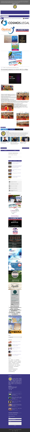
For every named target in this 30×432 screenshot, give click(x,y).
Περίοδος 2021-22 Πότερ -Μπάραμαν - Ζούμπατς (23, 142)
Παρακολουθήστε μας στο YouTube (14, 190)
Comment (19, 129)
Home (1, 67)
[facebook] (9, 389)
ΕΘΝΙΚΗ (10, 362)
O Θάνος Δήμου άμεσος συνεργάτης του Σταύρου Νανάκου (5, 142)
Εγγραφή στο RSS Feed (14, 181)
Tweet (5, 129)
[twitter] (11, 389)
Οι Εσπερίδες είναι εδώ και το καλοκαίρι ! (16, 341)
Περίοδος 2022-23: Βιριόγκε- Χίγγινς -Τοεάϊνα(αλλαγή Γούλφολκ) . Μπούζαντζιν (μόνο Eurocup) (14, 143)
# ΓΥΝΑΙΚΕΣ (4, 127)
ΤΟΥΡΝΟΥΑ (10, 370)
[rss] (17, 430)
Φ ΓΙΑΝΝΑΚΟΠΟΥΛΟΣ (12, 371)
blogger (15, 150)
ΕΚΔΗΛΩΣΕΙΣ (13, 362)
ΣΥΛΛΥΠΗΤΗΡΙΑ (11, 367)
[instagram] (12, 430)
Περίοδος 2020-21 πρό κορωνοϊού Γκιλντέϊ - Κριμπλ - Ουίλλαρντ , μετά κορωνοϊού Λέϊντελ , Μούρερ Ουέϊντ (17, 405)
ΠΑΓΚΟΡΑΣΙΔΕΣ (11, 366)
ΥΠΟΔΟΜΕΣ (14, 370)
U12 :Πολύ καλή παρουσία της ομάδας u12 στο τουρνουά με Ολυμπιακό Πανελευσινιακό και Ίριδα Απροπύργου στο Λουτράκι (17, 166)
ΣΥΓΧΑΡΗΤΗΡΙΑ (16, 366)
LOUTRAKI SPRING (19, 18)
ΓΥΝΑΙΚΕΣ (4, 67)
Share (12, 129)
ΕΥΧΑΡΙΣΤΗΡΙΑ (18, 362)
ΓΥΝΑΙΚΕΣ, (7, 71)
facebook (5, 150)
